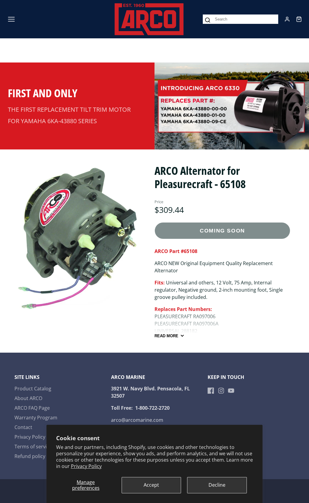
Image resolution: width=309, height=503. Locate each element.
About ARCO (28, 398)
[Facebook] (211, 390)
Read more (166, 336)
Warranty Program (35, 417)
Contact (23, 427)
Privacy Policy (86, 466)
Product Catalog (32, 388)
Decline (217, 485)
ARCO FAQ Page (32, 408)
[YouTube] (231, 390)
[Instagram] (221, 390)
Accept (151, 485)
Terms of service (33, 446)
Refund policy (29, 456)
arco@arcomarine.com (137, 420)
